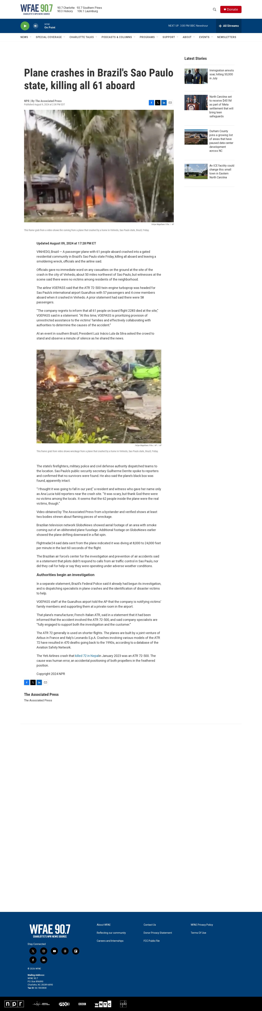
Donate (232, 9)
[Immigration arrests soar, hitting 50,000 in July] (196, 76)
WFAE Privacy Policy (202, 925)
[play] (25, 26)
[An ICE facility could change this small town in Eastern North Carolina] (196, 171)
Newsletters (226, 37)
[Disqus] (131, 772)
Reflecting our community (111, 933)
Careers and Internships (110, 941)
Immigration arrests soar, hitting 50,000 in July (221, 74)
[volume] (36, 26)
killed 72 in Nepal (87, 656)
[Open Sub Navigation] (30, 37)
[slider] (41, 26)
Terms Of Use (198, 933)
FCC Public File (152, 941)
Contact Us (150, 925)
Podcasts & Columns (117, 37)
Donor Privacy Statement (158, 933)
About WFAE (104, 925)
